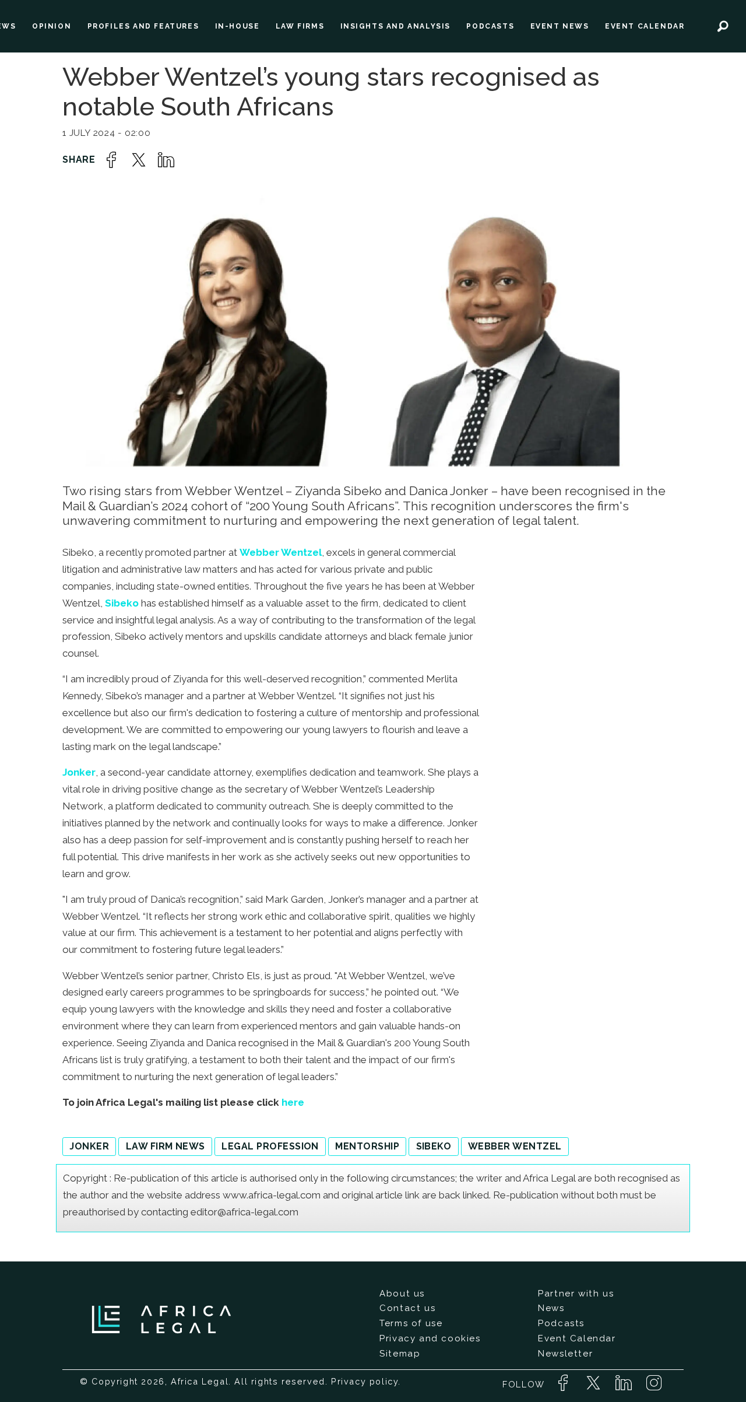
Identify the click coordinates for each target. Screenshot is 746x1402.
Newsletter (565, 1353)
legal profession (270, 1146)
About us (402, 1293)
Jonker (79, 772)
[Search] (723, 26)
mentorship (367, 1146)
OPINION (51, 26)
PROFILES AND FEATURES (143, 26)
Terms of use (410, 1323)
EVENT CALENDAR (644, 26)
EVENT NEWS (559, 26)
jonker (89, 1146)
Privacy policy (364, 1381)
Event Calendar (576, 1338)
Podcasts (561, 1323)
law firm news (165, 1146)
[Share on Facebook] (111, 160)
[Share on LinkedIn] (166, 160)
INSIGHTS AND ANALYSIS (395, 26)
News (551, 1308)
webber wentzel (515, 1146)
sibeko (434, 1146)
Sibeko (122, 603)
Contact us (407, 1308)
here (292, 1102)
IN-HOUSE (237, 26)
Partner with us (576, 1293)
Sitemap (399, 1353)
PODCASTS (490, 26)
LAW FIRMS (300, 26)
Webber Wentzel (281, 552)
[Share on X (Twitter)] (138, 160)
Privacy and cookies (429, 1338)
